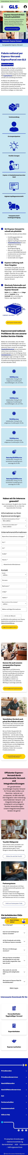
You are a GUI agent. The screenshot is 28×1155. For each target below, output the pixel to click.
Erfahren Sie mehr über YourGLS (14, 856)
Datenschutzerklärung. (8, 623)
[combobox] (14, 542)
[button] (14, 925)
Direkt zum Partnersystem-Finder (14, 903)
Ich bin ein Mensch (10, 616)
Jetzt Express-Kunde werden (14, 322)
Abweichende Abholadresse (12, 564)
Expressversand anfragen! (12, 28)
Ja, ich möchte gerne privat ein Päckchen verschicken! (14, 756)
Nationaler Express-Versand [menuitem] (12, 41)
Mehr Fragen (14, 988)
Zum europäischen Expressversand (12, 688)
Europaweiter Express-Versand (12, 45)
